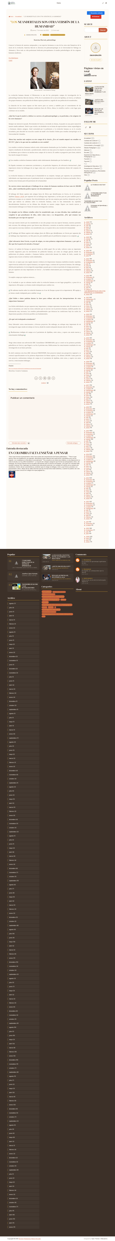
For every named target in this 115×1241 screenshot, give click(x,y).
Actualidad (18, 16)
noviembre (89, 254)
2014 (87, 454)
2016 (87, 407)
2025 (87, 237)
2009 (87, 536)
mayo (88, 244)
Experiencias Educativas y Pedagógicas (92, 155)
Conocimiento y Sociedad (58, 35)
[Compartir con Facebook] (44, 378)
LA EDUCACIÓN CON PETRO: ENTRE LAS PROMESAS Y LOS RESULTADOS (95, 90)
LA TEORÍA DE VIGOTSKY (98, 185)
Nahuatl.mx (104, 1238)
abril (87, 229)
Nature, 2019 (19, 196)
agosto (88, 224)
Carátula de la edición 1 (91, 140)
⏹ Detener (96, 16)
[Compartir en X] (40, 378)
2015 (87, 431)
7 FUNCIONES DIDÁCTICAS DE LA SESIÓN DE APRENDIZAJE (99, 194)
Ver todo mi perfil (96, 60)
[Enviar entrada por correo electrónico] (47, 383)
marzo (88, 230)
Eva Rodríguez (13, 58)
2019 (87, 338)
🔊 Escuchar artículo (96, 13)
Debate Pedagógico (90, 148)
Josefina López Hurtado (29, 573)
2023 (87, 259)
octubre (88, 279)
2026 (87, 222)
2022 (87, 275)
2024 (87, 250)
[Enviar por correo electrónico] (36, 378)
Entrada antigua (72, 443)
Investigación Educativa (91, 166)
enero (88, 234)
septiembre (89, 281)
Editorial (86, 150)
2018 (87, 361)
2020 (87, 314)
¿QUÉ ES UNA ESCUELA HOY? (61, 566)
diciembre (89, 252)
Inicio (11, 16)
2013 (87, 478)
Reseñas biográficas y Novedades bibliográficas (57, 614)
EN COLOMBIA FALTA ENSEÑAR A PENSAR (38, 453)
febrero (88, 232)
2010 (87, 528)
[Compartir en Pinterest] (49, 378)
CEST (10, 60)
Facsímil (86, 159)
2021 (87, 297)
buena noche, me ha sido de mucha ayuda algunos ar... (94, 580)
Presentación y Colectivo (92, 168)
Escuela (86, 152)
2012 (87, 501)
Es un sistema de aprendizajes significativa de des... (94, 562)
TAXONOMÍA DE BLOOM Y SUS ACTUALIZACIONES (93, 201)
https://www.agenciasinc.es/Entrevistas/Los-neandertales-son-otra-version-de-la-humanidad (25, 368)
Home (59, 3)
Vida (85, 175)
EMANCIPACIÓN (95, 55)
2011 (87, 522)
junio (87, 227)
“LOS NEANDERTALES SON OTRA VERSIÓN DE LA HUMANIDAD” (94, 292)
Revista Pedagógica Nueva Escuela (30, 1239)
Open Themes (95, 1238)
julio (87, 225)
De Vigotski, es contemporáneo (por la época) (93, 571)
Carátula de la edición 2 (91, 143)
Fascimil (86, 161)
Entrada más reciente (19, 443)
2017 (87, 385)
